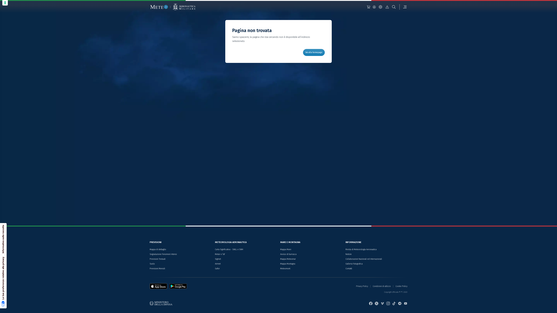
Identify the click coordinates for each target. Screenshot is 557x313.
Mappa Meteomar (288, 259)
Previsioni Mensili (157, 268)
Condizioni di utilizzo (382, 286)
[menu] (403, 7)
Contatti (349, 268)
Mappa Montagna (287, 264)
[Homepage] (159, 7)
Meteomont (285, 268)
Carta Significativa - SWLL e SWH (229, 249)
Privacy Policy (362, 286)
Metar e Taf (220, 254)
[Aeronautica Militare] (184, 7)
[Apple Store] (159, 286)
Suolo (152, 264)
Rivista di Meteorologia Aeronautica (361, 249)
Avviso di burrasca (288, 254)
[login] (374, 7)
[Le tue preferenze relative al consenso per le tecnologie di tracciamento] (5, 3)
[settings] (380, 7)
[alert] (387, 7)
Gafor (217, 268)
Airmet (218, 264)
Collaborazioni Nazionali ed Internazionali (364, 259)
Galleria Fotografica (354, 264)
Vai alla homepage (313, 52)
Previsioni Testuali (158, 259)
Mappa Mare (285, 249)
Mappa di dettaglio (158, 249)
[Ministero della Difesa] (162, 303)
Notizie (349, 254)
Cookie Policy (401, 286)
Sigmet (218, 259)
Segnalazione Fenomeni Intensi (163, 254)
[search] (394, 7)
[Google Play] (178, 286)
